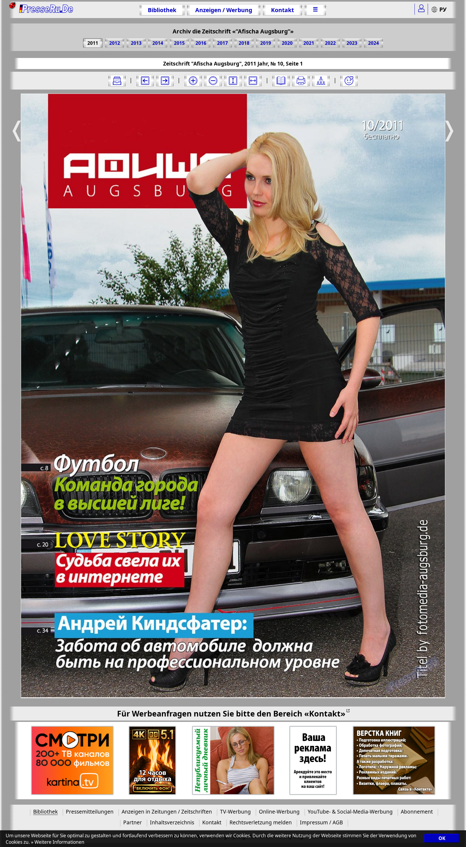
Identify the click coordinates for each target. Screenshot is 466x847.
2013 (136, 43)
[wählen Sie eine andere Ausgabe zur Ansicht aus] (117, 80)
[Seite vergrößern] (193, 80)
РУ (443, 9)
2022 (330, 43)
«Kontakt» (324, 713)
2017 (222, 43)
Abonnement (417, 811)
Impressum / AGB (321, 822)
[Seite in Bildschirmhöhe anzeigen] (233, 80)
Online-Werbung (279, 811)
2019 (265, 43)
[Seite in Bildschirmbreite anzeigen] (253, 80)
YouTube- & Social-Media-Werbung (350, 811)
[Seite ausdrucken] (301, 80)
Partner (132, 822)
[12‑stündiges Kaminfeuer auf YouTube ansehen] (152, 761)
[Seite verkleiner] (213, 80)
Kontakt (282, 10)
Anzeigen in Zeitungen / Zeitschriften (167, 811)
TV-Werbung (235, 811)
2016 (201, 43)
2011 (92, 43)
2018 (244, 43)
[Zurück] (145, 80)
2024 (373, 43)
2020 (287, 43)
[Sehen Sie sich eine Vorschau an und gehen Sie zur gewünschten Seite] (281, 80)
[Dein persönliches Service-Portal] (421, 9)
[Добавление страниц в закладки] (349, 80)
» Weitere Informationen (57, 842)
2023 (352, 43)
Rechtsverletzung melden (260, 822)
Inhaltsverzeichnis (172, 822)
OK (441, 838)
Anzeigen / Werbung (223, 10)
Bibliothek (162, 10)
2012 (114, 43)
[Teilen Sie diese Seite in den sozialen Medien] (321, 80)
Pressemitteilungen (90, 811)
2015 (179, 43)
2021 (308, 43)
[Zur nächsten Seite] (165, 80)
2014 (157, 43)
